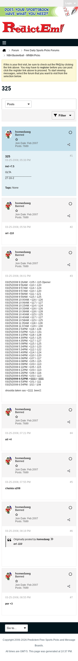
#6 (71, 531)
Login (68, 3)
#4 (71, 433)
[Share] (68, 145)
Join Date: (21, 143)
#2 (71, 227)
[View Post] (51, 539)
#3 (71, 275)
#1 (71, 155)
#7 (71, 597)
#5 (71, 482)
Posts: (18, 146)
